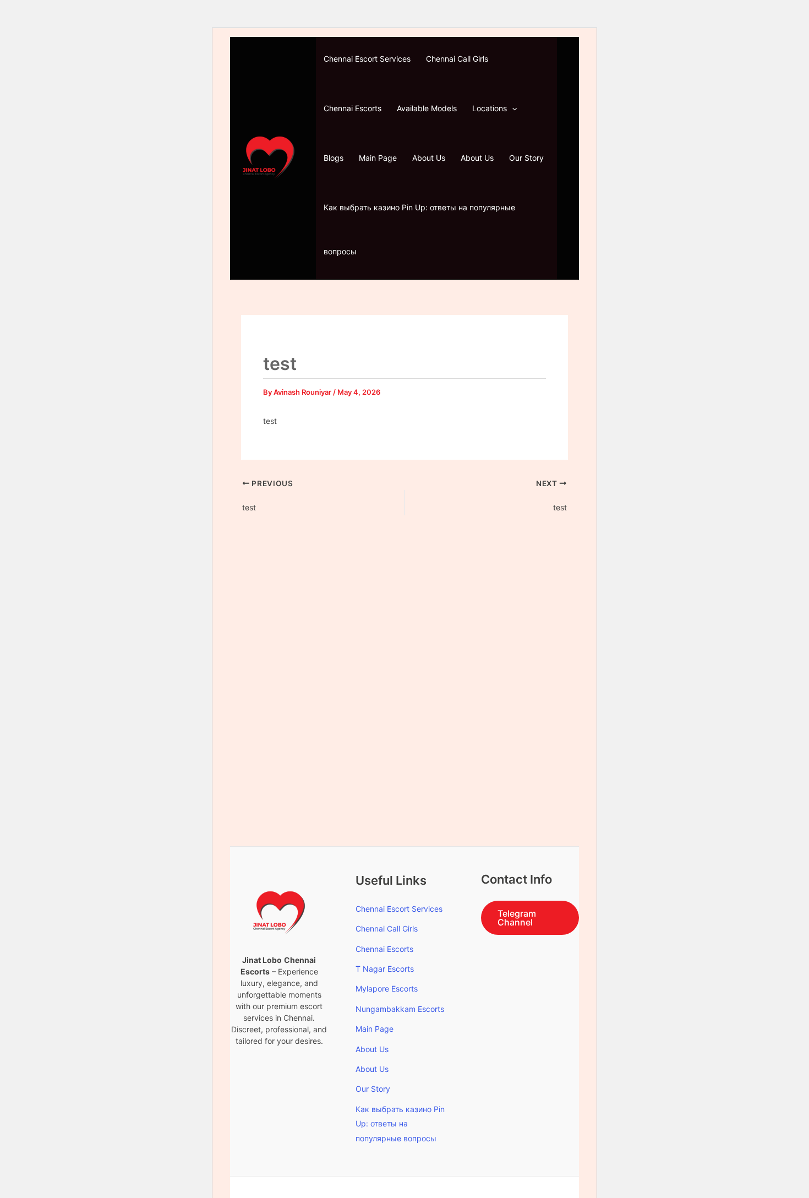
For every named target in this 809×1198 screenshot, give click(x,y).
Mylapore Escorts (387, 988)
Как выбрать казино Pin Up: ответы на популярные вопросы (419, 229)
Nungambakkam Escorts (400, 1009)
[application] (512, 108)
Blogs (333, 157)
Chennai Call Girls (457, 58)
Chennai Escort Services (367, 58)
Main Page (378, 157)
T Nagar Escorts (385, 968)
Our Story (526, 157)
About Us (428, 157)
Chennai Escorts (352, 108)
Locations (489, 108)
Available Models (427, 108)
